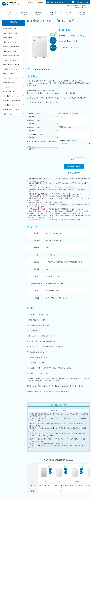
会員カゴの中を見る (81, 2)
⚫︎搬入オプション (8, 114)
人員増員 (30, 113)
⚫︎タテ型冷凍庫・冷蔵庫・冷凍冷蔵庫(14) (11, 29)
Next (57, 69)
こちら (29, 102)
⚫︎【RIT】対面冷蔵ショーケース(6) (11, 101)
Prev (29, 69)
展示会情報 (38, 12)
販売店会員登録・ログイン (58, 2)
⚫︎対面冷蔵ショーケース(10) (11, 46)
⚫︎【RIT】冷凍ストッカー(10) (11, 109)
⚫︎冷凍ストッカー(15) (9, 73)
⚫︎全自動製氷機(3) (8, 37)
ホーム (9, 12)
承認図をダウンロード (70, 47)
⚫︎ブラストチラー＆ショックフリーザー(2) (11, 60)
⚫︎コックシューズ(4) (8, 91)
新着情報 (41, 2)
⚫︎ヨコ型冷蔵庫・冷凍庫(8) (10, 33)
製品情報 (24, 12)
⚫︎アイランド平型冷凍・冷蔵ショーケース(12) (11, 56)
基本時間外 (63, 127)
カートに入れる (75, 166)
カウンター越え (32, 134)
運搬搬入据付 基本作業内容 (37, 90)
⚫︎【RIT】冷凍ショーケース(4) (11, 105)
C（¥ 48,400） (71, 93)
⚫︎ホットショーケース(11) (10, 78)
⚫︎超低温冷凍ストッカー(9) (10, 69)
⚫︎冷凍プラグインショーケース (11, 65)
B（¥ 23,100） (57, 93)
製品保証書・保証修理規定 (53, 391)
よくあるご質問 (67, 12)
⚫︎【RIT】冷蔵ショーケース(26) (10, 96)
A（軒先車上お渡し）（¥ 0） (39, 93)
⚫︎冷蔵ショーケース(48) (9, 42)
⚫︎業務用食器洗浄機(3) (9, 82)
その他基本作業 (64, 140)
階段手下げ (31, 127)
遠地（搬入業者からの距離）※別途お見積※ (41, 142)
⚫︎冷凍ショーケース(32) (9, 51)
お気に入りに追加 (74, 173)
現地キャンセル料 (65, 113)
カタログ (31, 2)
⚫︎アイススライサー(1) (9, 87)
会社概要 (53, 12)
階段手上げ (31, 120)
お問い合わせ (82, 12)
